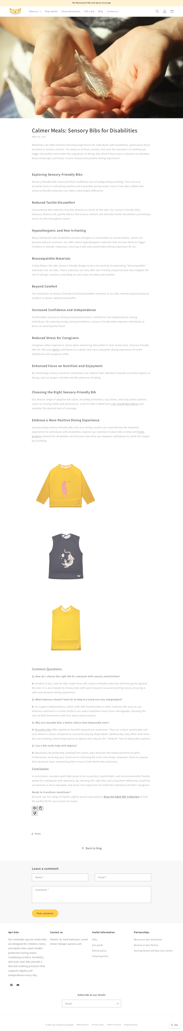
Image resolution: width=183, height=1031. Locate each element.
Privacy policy (98, 1025)
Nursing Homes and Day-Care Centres (153, 950)
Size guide (97, 945)
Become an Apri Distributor (148, 939)
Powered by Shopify (65, 1025)
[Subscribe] (117, 1004)
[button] (35, 11)
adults (56, 349)
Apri (54, 1025)
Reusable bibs (43, 729)
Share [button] (38, 833)
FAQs (94, 939)
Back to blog (94, 848)
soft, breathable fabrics (125, 403)
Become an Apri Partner (146, 945)
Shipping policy (100, 956)
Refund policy (99, 950)
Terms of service (114, 1025)
